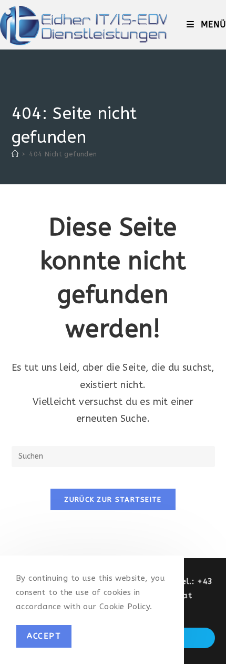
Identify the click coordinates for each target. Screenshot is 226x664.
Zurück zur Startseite (112, 499)
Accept (44, 636)
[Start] (15, 154)
